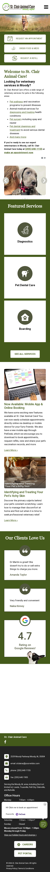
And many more (18, 137)
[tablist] (25, 198)
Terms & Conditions (26, 868)
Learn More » (11, 450)
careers (27, 844)
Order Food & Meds (29, 48)
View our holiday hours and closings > (20, 835)
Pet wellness (16, 101)
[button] (43, 824)
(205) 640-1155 (33, 149)
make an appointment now (18, 152)
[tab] (22, 198)
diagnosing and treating (22, 112)
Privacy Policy (11, 868)
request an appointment (29, 38)
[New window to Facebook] (6, 742)
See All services (25, 354)
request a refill (29, 58)
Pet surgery (16, 119)
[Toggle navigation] (46, 7)
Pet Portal (25, 853)
